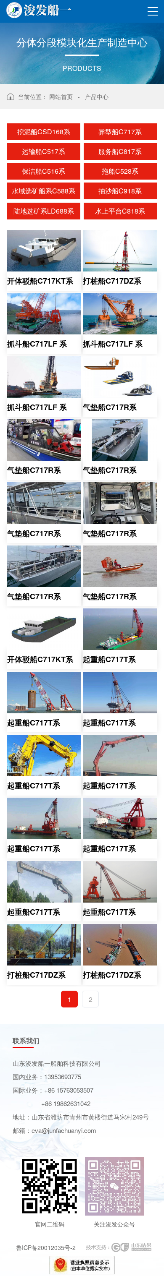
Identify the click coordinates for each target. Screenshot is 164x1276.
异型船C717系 (120, 131)
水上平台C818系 (120, 211)
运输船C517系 (43, 151)
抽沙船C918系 (120, 191)
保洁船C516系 (43, 171)
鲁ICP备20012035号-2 (46, 1247)
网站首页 (61, 96)
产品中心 (96, 96)
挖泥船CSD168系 (43, 131)
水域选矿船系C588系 (43, 191)
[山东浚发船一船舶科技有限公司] (38, 9)
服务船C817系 (120, 151)
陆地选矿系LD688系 (43, 211)
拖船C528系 (120, 171)
